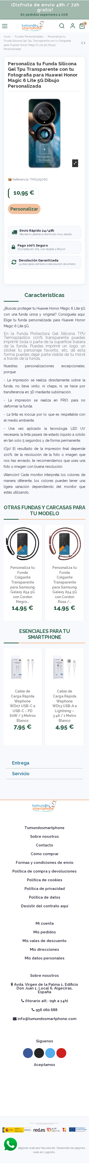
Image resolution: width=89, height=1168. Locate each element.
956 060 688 (46, 1010)
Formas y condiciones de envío (44, 862)
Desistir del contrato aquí (44, 906)
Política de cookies (44, 880)
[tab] (44, 763)
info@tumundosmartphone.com (46, 1019)
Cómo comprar (45, 854)
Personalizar (24, 209)
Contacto (44, 845)
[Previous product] (82, 42)
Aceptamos (44, 1064)
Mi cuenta (45, 923)
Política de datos (44, 897)
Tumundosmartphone (44, 828)
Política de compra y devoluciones (44, 871)
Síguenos (44, 1041)
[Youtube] (61, 1053)
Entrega (20, 763)
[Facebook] (28, 1053)
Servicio (20, 773)
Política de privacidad (44, 888)
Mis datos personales (45, 958)
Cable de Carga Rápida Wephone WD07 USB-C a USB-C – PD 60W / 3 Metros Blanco (23, 706)
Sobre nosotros (44, 836)
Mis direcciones (44, 949)
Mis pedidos (44, 932)
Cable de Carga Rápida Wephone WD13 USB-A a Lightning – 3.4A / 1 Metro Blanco (64, 706)
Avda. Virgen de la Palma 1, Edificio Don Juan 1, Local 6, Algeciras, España (45, 988)
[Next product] (84, 42)
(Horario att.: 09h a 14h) (46, 1001)
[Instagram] (39, 1053)
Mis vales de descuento (44, 941)
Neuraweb (48, 1148)
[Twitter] (50, 1053)
